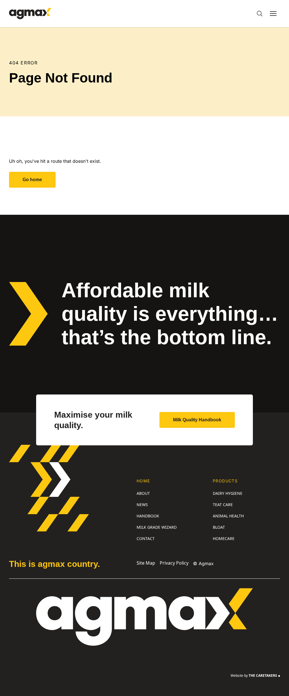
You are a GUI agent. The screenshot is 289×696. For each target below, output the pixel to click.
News (142, 504)
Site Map (146, 563)
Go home (32, 179)
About (143, 493)
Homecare (224, 538)
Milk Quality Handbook (197, 419)
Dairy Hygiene (227, 493)
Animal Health (228, 516)
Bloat (219, 527)
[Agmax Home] (30, 13)
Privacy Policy (174, 563)
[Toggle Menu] (273, 14)
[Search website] (259, 13)
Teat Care (223, 504)
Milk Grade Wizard (157, 527)
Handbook (148, 516)
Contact (146, 538)
